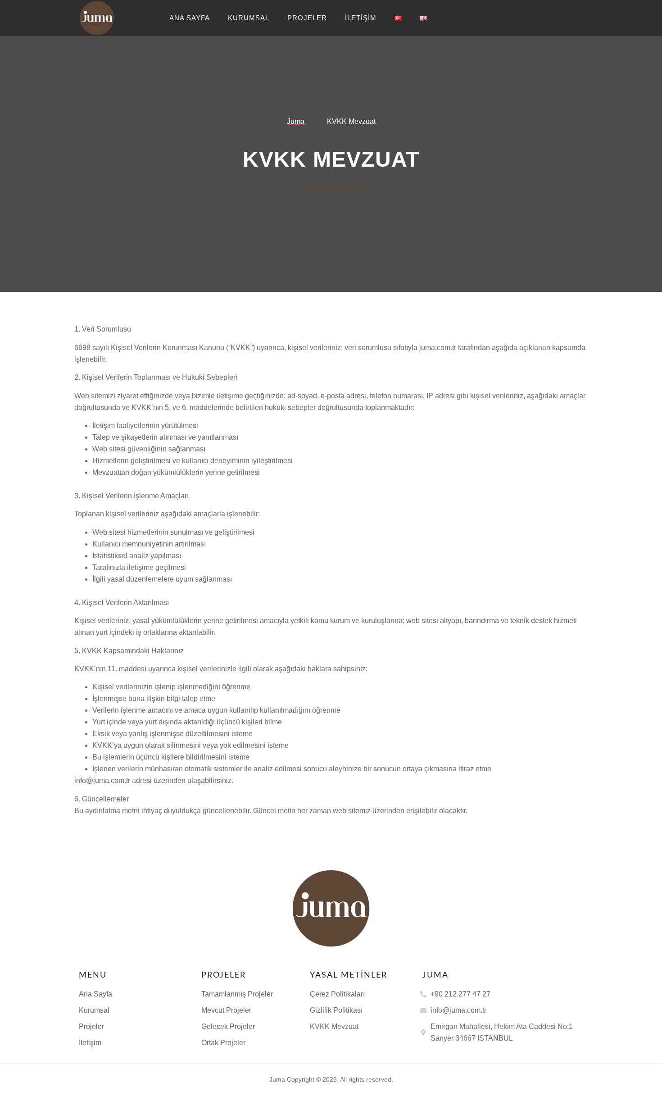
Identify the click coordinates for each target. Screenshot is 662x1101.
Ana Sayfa (189, 18)
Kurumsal (248, 18)
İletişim (360, 18)
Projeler (307, 18)
